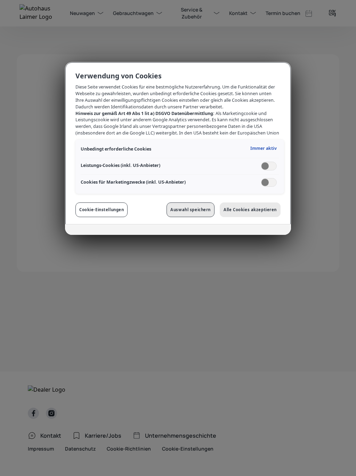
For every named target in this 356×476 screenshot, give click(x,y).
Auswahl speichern (190, 209)
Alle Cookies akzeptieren (250, 209)
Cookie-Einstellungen (101, 209)
